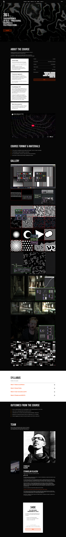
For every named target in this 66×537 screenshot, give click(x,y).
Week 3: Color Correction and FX (19, 391)
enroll (44, 79)
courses (29, 1)
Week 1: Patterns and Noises (18, 384)
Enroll (33, 529)
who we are (32, 1)
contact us (41, 1)
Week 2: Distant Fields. (16, 388)
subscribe (38, 1)
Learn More (7, 30)
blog (35, 1)
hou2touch (25, 1)
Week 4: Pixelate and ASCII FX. (18, 395)
